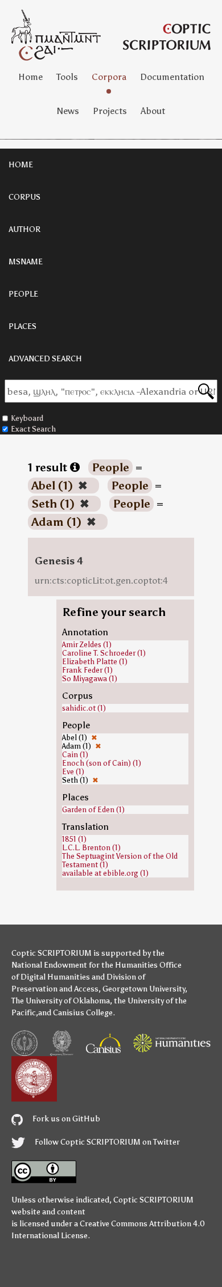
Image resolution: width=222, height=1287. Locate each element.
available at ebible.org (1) (105, 873)
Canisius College (83, 1013)
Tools (67, 76)
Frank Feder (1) (87, 670)
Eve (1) (73, 771)
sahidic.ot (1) (84, 708)
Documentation (172, 76)
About (153, 111)
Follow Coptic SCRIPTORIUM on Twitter (106, 1142)
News (68, 111)
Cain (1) (75, 754)
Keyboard (27, 418)
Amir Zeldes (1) (87, 644)
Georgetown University (143, 989)
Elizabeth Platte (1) (95, 661)
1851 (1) (74, 839)
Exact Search (33, 429)
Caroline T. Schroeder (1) (104, 653)
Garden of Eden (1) (93, 809)
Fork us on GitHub (65, 1119)
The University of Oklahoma (60, 1001)
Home (30, 76)
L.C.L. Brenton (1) (91, 847)
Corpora (109, 76)
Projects (110, 111)
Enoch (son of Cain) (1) (101, 763)
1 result (49, 467)
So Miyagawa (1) (89, 678)
